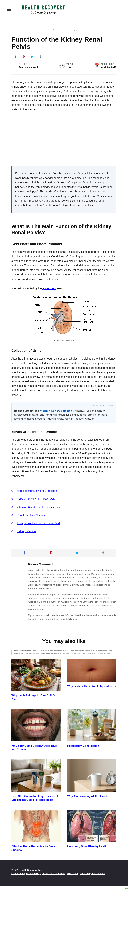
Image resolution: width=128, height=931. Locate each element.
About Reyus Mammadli (92, 873)
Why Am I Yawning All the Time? (87, 796)
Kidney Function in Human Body (36, 499)
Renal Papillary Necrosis (31, 515)
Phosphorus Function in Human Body (39, 523)
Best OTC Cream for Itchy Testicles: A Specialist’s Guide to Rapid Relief (35, 798)
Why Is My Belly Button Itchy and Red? (91, 686)
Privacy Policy (33, 873)
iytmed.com (49, 288)
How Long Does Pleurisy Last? (86, 846)
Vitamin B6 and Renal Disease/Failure (39, 507)
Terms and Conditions (53, 873)
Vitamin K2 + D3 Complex (56, 410)
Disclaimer (72, 873)
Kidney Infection (26, 531)
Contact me (18, 873)
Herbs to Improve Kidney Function (37, 490)
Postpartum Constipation (83, 745)
